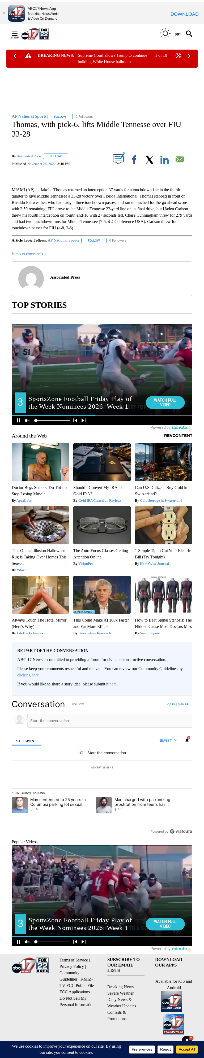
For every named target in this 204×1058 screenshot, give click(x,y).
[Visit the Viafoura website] (181, 831)
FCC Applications (75, 992)
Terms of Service (74, 960)
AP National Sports (63, 240)
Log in (170, 704)
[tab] (26, 740)
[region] (102, 768)
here (113, 684)
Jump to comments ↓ (29, 254)
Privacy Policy (72, 966)
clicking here (28, 675)
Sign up (183, 704)
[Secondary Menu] (19, 34)
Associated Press (29, 156)
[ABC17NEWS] (41, 34)
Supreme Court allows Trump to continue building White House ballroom (112, 58)
